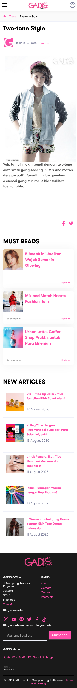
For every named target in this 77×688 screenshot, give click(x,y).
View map (9, 604)
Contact (46, 588)
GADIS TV (25, 657)
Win (14, 657)
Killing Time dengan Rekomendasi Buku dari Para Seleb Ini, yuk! (47, 430)
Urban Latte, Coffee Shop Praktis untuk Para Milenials (43, 337)
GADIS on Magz (43, 657)
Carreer (46, 592)
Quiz (7, 657)
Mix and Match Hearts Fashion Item (45, 298)
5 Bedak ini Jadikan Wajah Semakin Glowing (43, 259)
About (44, 583)
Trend (12, 16)
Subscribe (59, 635)
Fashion (44, 43)
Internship (47, 597)
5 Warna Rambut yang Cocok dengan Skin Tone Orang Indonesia (48, 523)
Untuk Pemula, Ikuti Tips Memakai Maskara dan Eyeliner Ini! (44, 461)
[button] (71, 223)
